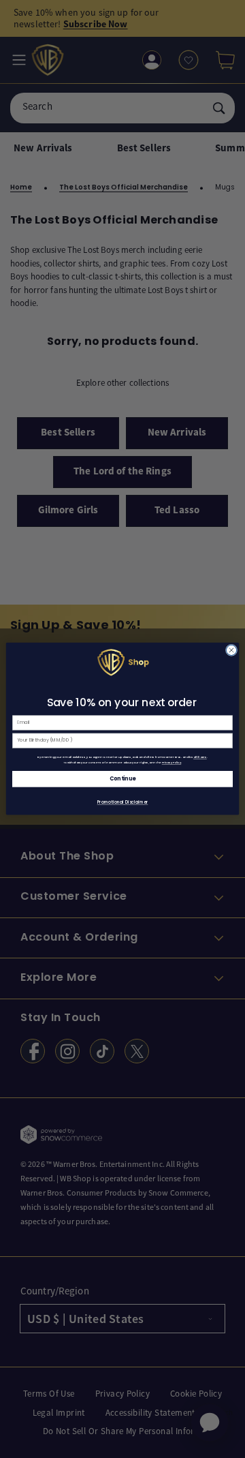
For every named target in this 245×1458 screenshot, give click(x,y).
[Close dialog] (231, 650)
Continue (122, 779)
